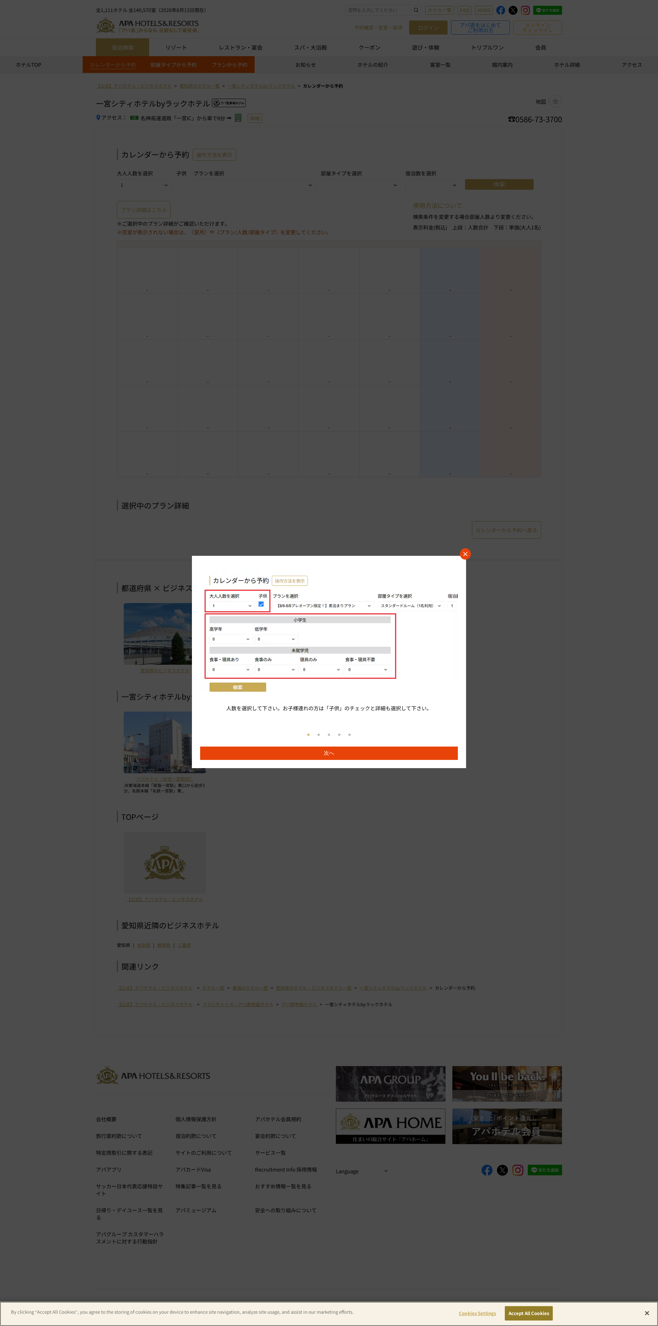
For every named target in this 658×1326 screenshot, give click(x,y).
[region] (329, 662)
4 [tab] (339, 734)
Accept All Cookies (529, 1313)
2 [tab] (318, 734)
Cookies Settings (477, 1313)
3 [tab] (329, 734)
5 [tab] (349, 734)
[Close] (647, 1313)
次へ (329, 753)
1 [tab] (308, 734)
